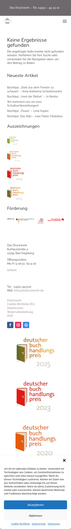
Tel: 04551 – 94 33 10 (46, 7)
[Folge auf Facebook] (10, 325)
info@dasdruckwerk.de (29, 290)
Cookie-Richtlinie (20, 523)
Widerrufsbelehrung (20, 312)
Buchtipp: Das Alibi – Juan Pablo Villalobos (35, 116)
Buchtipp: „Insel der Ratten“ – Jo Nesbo (32, 96)
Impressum (54, 523)
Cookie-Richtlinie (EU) (21, 304)
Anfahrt (12, 270)
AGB (10, 315)
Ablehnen (35, 516)
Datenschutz (39, 523)
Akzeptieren (35, 505)
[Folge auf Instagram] (18, 325)
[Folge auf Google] (26, 325)
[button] (64, 460)
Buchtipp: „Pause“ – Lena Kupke (28, 110)
